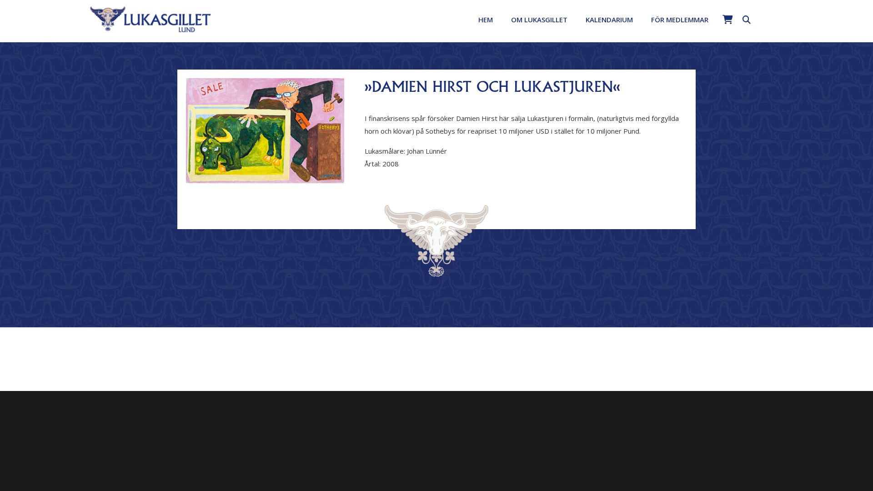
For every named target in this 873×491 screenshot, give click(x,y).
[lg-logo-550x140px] (151, 18)
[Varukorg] (727, 19)
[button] (574, 19)
